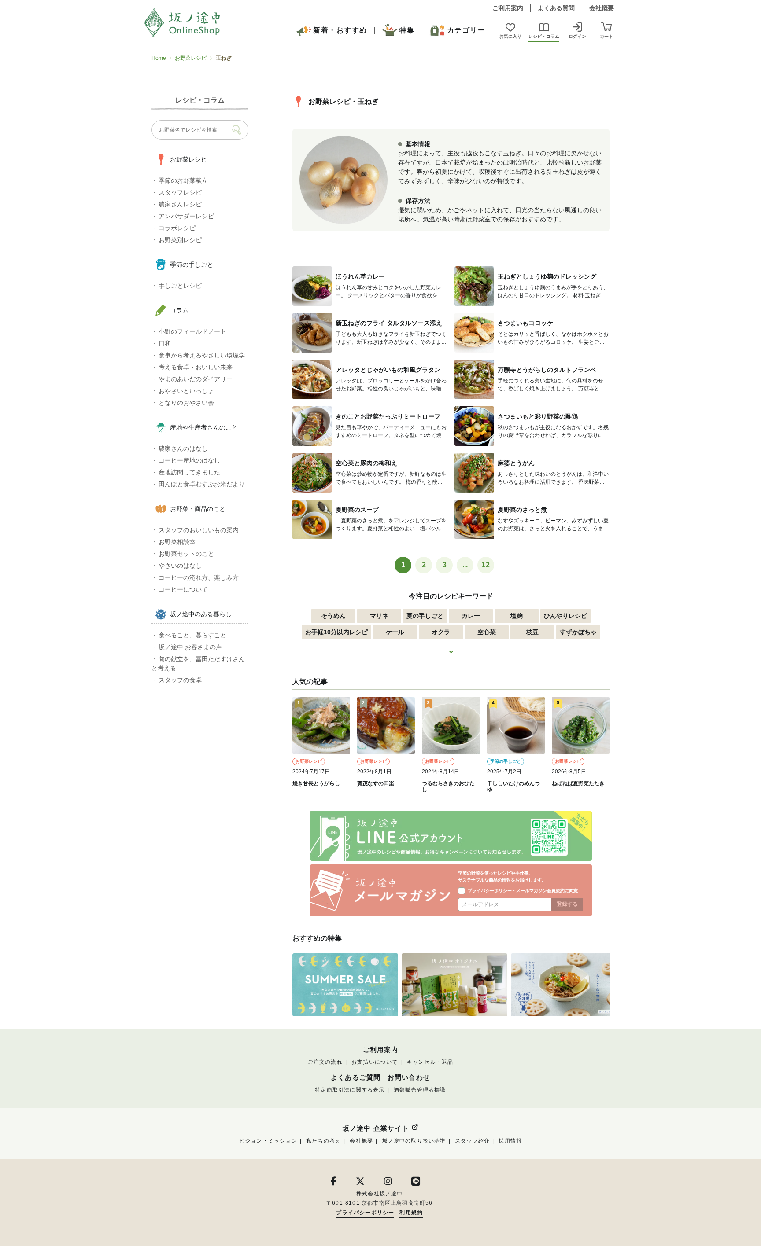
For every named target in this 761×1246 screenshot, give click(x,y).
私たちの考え (323, 1141)
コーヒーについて (183, 589)
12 (486, 565)
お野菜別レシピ (180, 239)
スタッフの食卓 (180, 680)
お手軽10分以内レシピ (336, 632)
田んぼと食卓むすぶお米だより (202, 484)
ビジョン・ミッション (268, 1141)
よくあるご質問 (355, 1077)
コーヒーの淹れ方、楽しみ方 (199, 577)
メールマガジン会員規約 (540, 890)
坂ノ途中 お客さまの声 (190, 647)
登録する (567, 904)
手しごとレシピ (180, 285)
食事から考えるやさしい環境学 (202, 355)
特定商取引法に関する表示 (349, 1090)
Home (158, 58)
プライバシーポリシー (490, 890)
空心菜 (486, 632)
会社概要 (601, 7)
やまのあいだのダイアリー (196, 378)
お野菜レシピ (191, 58)
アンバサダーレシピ (186, 216)
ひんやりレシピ (565, 615)
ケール (395, 632)
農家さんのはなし (183, 448)
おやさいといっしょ (186, 390)
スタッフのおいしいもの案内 (199, 529)
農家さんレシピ (180, 204)
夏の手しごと (424, 615)
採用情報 (510, 1141)
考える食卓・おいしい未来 (196, 367)
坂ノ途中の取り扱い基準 (414, 1141)
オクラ (441, 632)
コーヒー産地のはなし (189, 460)
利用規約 (411, 1212)
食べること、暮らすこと (192, 635)
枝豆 (532, 632)
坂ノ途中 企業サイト (377, 1128)
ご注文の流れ (325, 1062)
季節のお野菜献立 (183, 180)
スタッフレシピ (180, 192)
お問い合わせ (409, 1077)
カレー (471, 615)
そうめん (333, 615)
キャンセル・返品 (430, 1062)
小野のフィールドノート (192, 331)
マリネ (379, 615)
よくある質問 (556, 7)
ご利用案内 (507, 7)
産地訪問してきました (189, 472)
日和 (165, 343)
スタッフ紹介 (472, 1141)
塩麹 (516, 615)
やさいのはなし (180, 565)
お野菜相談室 (177, 541)
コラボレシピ (177, 228)
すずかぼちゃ (578, 632)
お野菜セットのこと (186, 553)
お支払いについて (374, 1062)
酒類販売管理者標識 (420, 1090)
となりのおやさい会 (186, 402)
